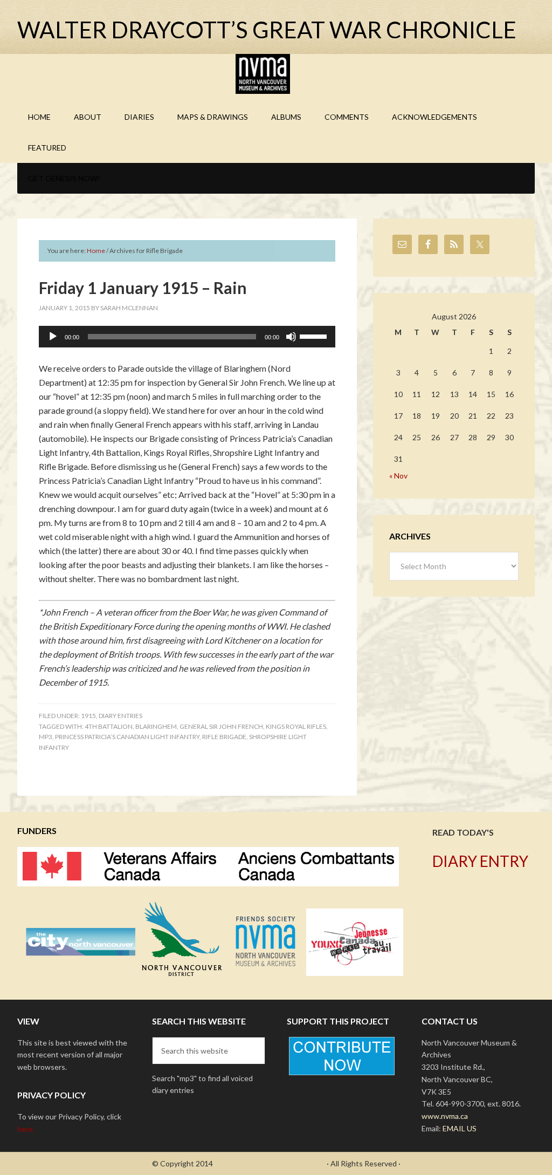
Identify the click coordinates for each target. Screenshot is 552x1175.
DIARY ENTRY (480, 861)
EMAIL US (460, 1128)
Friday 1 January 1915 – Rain (143, 287)
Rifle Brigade (224, 737)
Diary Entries (120, 716)
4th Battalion (109, 726)
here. (25, 1128)
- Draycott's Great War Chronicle (270, 1163)
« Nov (398, 475)
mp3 (45, 737)
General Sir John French (221, 726)
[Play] (52, 336)
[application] (187, 336)
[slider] (315, 335)
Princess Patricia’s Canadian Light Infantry (127, 737)
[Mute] (291, 336)
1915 (88, 716)
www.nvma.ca (445, 1116)
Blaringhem (156, 726)
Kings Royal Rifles (296, 726)
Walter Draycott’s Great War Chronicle (266, 29)
